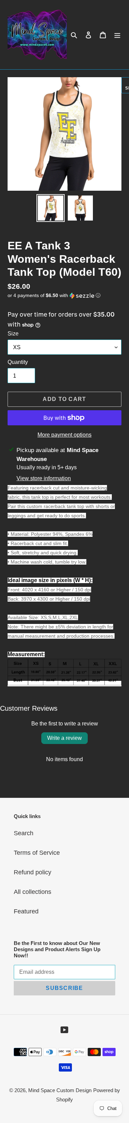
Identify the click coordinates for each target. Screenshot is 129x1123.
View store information (44, 478)
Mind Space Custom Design (60, 1090)
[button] (54, 295)
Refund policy (32, 872)
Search (23, 833)
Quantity (18, 362)
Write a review (64, 738)
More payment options (64, 435)
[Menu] (117, 35)
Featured (26, 911)
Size (13, 333)
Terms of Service (37, 852)
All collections (32, 891)
